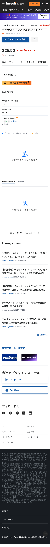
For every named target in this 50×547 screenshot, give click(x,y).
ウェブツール (7, 442)
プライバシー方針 (8, 519)
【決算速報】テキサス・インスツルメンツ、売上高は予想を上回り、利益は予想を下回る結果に (24, 271)
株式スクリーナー (17, 10)
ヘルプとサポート (34, 437)
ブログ (4, 426)
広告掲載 (30, 432)
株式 (5, 10)
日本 (30, 10)
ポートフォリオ (8, 437)
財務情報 (42, 62)
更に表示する (42, 335)
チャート (13, 62)
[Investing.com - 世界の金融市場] (15, 3)
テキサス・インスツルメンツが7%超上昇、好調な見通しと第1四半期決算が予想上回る (24, 321)
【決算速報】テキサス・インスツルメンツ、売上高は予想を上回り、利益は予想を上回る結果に (24, 288)
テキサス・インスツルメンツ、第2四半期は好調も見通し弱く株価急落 (24, 304)
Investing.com (7, 260)
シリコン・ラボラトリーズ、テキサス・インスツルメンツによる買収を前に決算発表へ (24, 255)
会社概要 (30, 426)
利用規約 (5, 511)
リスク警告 (6, 528)
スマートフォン (8, 432)
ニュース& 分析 (27, 62)
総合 (4, 62)
